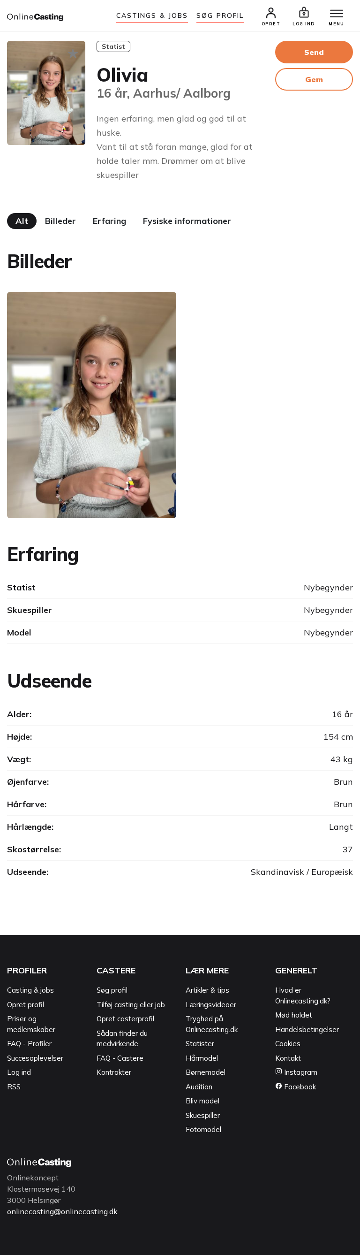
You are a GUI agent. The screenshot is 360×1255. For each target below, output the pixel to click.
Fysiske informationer (187, 220)
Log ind (19, 1072)
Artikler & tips (207, 990)
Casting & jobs (30, 990)
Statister (200, 1043)
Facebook (299, 1086)
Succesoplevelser (35, 1058)
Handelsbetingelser (307, 1029)
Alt (21, 220)
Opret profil (25, 1004)
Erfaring (109, 220)
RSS (14, 1086)
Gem (314, 79)
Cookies (287, 1043)
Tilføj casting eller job (131, 1004)
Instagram (299, 1072)
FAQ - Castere (120, 1058)
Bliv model (202, 1100)
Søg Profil (220, 15)
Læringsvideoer (211, 1004)
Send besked (314, 55)
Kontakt (288, 1058)
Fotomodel (203, 1129)
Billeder (60, 220)
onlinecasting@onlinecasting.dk (62, 1211)
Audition (199, 1086)
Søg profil (112, 990)
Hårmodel (202, 1058)
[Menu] (336, 14)
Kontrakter (114, 1072)
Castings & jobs (152, 15)
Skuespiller (203, 1115)
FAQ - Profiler (29, 1043)
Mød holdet (293, 1014)
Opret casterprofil (125, 1018)
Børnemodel (205, 1072)
